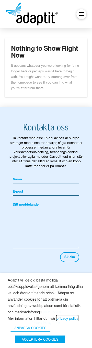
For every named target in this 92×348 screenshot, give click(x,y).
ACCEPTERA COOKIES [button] (40, 339)
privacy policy (67, 318)
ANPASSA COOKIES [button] (30, 327)
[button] (81, 14)
